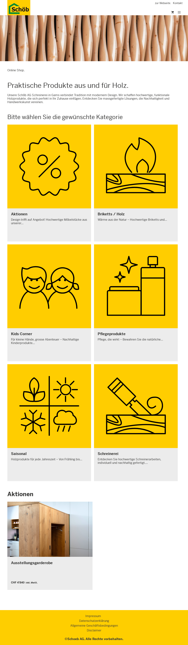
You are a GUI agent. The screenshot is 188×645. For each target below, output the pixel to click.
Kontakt (177, 3)
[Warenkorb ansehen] (168, 12)
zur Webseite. (163, 3)
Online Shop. (16, 70)
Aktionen (20, 494)
